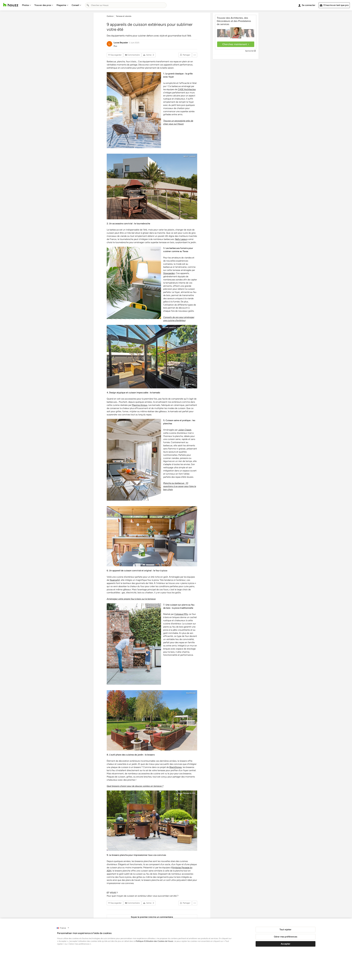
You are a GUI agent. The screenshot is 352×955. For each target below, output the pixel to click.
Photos (25, 5)
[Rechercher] (88, 5)
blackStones (191, 693)
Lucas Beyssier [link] (121, 42)
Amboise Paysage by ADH (186, 793)
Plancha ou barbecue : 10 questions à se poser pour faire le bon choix (179, 486)
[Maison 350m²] (152, 720)
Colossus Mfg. (153, 606)
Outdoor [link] (110, 16)
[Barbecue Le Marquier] (152, 186)
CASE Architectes (152, 75)
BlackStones (175, 767)
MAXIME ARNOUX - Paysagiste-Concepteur (179, 328)
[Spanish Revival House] (134, 644)
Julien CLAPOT (153, 422)
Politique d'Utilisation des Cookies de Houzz (154, 941)
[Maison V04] (134, 110)
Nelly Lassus (181, 239)
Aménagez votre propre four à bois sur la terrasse (131, 599)
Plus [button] (115, 46)
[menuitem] (26, 5)
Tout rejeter (285, 929)
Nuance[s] (192, 509)
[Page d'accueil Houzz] (10, 5)
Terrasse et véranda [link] (123, 16)
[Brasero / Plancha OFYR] (152, 820)
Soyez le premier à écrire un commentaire (152, 917)
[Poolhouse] (134, 460)
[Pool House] (152, 536)
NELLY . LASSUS (189, 156)
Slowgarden (154, 249)
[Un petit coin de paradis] (152, 356)
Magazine (61, 5)
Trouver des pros (42, 5)
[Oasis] (134, 283)
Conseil (75, 5)
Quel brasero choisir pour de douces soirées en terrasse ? (135, 786)
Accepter (285, 943)
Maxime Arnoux (139, 405)
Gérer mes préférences (285, 936)
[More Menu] (194, 55)
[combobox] (126, 5)
